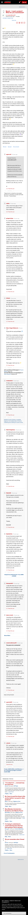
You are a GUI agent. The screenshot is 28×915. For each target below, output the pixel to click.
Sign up (24, 2)
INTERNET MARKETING (8, 18)
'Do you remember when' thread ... (14, 840)
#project (10, 146)
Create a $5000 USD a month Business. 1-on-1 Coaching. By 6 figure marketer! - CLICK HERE (14, 770)
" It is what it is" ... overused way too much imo (14, 783)
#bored (4, 146)
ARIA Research (7, 374)
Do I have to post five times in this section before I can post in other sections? (15, 797)
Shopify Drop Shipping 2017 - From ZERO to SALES (14, 575)
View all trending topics (9, 853)
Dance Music (7, 635)
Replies (7, 793)
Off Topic (16, 786)
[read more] (11, 791)
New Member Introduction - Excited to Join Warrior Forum (14, 809)
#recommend (16, 146)
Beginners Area (17, 801)
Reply (6, 806)
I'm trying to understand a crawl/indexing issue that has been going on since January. (14, 825)
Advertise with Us (22, 6)
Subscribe (14, 20)
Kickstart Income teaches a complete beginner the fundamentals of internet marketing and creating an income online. (13, 421)
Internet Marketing (19, 829)
